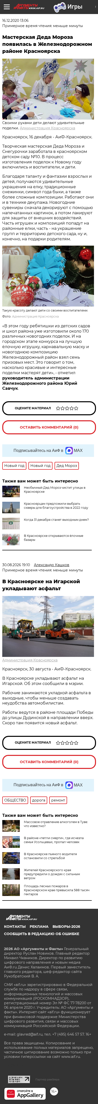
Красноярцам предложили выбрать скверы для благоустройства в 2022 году (56, 506)
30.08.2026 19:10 (16, 565)
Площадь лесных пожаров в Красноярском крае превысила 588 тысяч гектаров (56, 890)
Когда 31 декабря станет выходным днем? (56, 520)
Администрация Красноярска (47, 128)
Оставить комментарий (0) (49, 427)
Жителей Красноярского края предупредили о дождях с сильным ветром (52, 874)
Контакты (15, 926)
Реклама (39, 926)
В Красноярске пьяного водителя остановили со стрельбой (50, 856)
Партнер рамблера (47, 1079)
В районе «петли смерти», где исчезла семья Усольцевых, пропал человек (54, 840)
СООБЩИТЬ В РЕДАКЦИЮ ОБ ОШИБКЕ (41, 934)
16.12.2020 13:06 (15, 20)
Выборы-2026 (66, 926)
